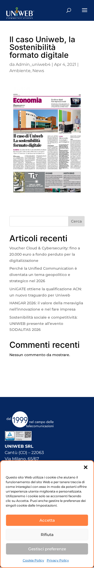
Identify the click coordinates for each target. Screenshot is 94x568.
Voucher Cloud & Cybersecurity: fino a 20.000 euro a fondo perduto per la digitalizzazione (44, 254)
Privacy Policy (58, 560)
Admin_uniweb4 (33, 64)
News (38, 70)
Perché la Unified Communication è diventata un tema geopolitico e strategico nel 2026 (43, 274)
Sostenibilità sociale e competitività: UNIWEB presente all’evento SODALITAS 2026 (43, 323)
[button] (85, 467)
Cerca (76, 221)
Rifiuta (47, 534)
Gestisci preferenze (47, 548)
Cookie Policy (33, 560)
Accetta (47, 520)
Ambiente (20, 70)
